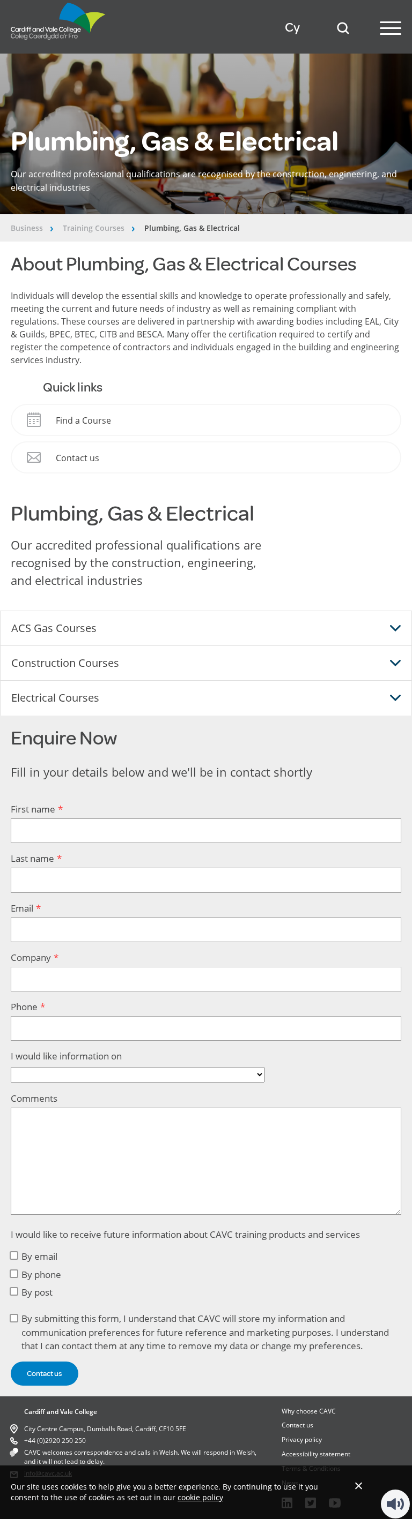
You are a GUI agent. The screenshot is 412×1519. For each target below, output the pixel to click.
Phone (24, 1007)
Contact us (297, 1425)
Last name (32, 858)
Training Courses (93, 228)
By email (39, 1256)
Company (31, 957)
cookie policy (200, 1497)
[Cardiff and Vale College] (58, 42)
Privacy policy (302, 1439)
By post (37, 1292)
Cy (292, 27)
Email (22, 908)
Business (27, 228)
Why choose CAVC (309, 1411)
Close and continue (359, 1486)
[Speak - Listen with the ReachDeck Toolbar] (395, 1504)
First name (33, 809)
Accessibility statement (316, 1453)
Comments (34, 1098)
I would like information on (66, 1056)
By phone (41, 1274)
